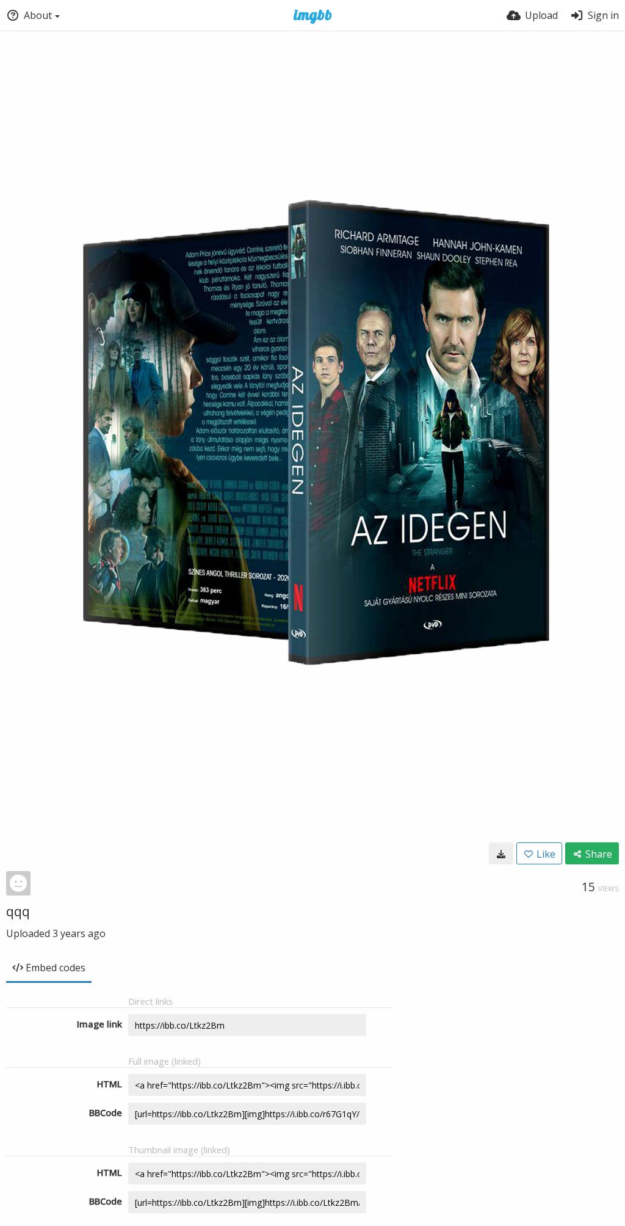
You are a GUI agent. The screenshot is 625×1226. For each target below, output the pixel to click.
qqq (18, 911)
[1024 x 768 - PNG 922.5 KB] (501, 853)
